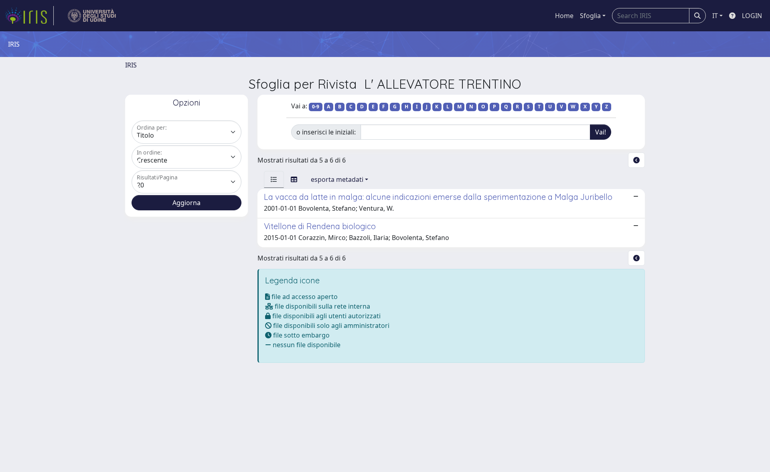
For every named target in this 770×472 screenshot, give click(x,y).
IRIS (131, 65)
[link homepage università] (92, 15)
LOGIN (752, 15)
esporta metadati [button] (337, 179)
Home (564, 15)
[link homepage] (29, 15)
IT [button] (715, 15)
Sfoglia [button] (590, 15)
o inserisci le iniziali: (326, 132)
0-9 (315, 106)
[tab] (274, 179)
